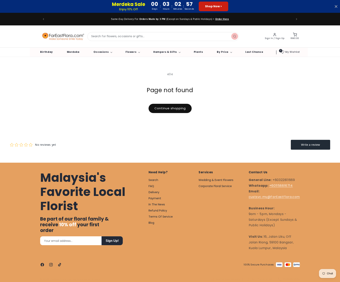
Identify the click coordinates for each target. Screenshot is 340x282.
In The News (157, 204)
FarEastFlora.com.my (63, 279)
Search (153, 180)
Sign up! (112, 240)
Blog (151, 223)
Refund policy (158, 210)
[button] (102, 52)
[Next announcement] (296, 19)
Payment (155, 198)
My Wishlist (292, 52)
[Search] (234, 36)
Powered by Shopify (89, 279)
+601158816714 (281, 185)
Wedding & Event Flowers (216, 180)
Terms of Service (161, 217)
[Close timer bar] (336, 6)
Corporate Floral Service (215, 186)
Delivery (154, 192)
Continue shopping (170, 108)
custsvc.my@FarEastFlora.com (274, 197)
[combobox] (163, 36)
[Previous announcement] (43, 19)
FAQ (151, 186)
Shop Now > (213, 6)
